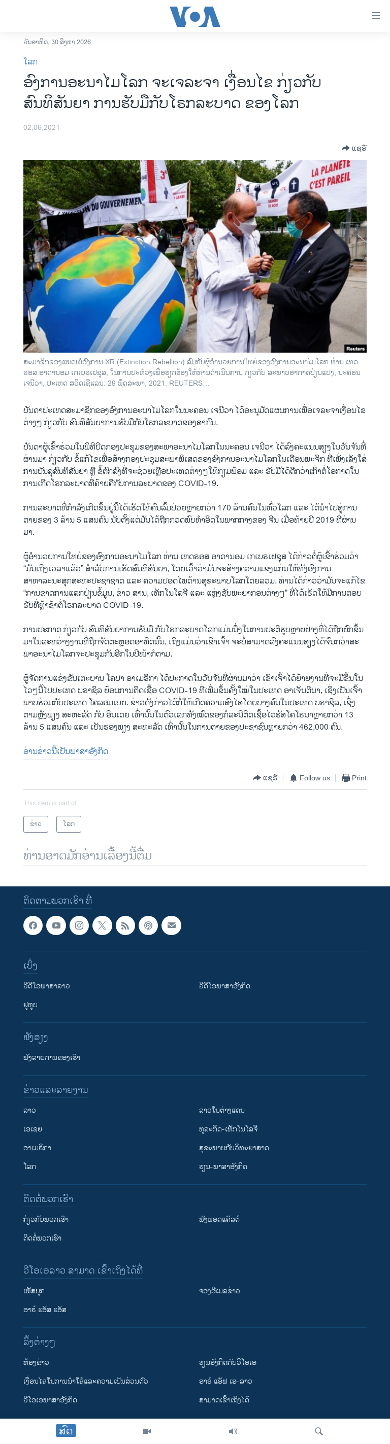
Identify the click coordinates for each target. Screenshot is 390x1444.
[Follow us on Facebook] (33, 925)
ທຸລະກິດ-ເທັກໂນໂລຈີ (228, 1129)
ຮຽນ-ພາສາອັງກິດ (223, 1167)
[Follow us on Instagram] (79, 925)
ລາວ (29, 1111)
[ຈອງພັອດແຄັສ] (171, 925)
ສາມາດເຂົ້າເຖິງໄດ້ (224, 1400)
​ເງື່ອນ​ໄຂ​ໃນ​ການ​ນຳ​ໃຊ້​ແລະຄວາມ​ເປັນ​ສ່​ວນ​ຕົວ (85, 1382)
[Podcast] (148, 925)
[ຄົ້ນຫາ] (319, 1431)
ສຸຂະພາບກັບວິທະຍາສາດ (234, 1148)
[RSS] (125, 925)
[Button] (354, 148)
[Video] (147, 1431)
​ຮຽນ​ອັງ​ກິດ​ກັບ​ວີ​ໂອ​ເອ (227, 1363)
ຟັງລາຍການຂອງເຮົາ (51, 1058)
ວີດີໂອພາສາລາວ (46, 986)
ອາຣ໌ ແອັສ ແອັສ (45, 1310)
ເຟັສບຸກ (34, 1291)
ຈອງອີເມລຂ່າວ (219, 1291)
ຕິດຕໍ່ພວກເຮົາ (42, 1238)
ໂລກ (30, 62)
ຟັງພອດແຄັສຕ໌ (219, 1220)
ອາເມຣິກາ (37, 1148)
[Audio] (233, 1431)
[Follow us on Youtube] (56, 925)
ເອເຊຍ (32, 1129)
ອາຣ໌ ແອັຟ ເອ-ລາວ (225, 1382)
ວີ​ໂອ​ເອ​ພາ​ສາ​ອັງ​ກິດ (50, 1400)
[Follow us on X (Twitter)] (102, 925)
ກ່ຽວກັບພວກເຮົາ (46, 1220)
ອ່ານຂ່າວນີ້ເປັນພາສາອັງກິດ (65, 752)
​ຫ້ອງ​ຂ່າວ (36, 1363)
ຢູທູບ (30, 1005)
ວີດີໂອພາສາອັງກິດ (224, 986)
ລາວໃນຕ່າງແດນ (222, 1111)
